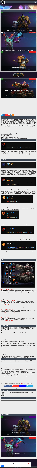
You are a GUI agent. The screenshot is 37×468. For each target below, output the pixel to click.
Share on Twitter (30, 385)
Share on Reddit (23, 385)
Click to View (18, 399)
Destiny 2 (17, 2)
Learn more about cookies (26, 463)
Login (35, 2)
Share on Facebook (8, 385)
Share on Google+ (16, 385)
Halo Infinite (22, 2)
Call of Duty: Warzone (11, 2)
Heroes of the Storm (28, 2)
